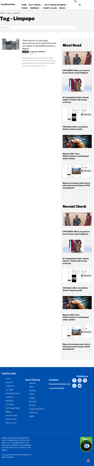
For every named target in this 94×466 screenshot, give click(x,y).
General (25, 52)
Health (67, 68)
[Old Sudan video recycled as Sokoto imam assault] (77, 114)
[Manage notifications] (88, 461)
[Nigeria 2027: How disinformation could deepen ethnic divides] (77, 141)
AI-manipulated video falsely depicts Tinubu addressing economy (76, 99)
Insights (67, 151)
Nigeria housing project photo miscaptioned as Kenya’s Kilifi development (76, 185)
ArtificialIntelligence (73, 95)
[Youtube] (80, 386)
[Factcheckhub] (8, 4)
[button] (75, 1)
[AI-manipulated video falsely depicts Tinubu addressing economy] (77, 85)
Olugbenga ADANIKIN (37, 52)
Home (2, 13)
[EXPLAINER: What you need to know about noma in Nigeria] (77, 58)
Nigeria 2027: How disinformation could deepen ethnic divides (76, 156)
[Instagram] (80, 380)
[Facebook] (74, 380)
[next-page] (70, 196)
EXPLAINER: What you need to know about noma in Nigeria (76, 71)
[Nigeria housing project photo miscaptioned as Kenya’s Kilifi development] (77, 170)
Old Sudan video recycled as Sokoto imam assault (75, 128)
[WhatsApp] (74, 386)
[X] (85, 380)
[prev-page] (65, 196)
